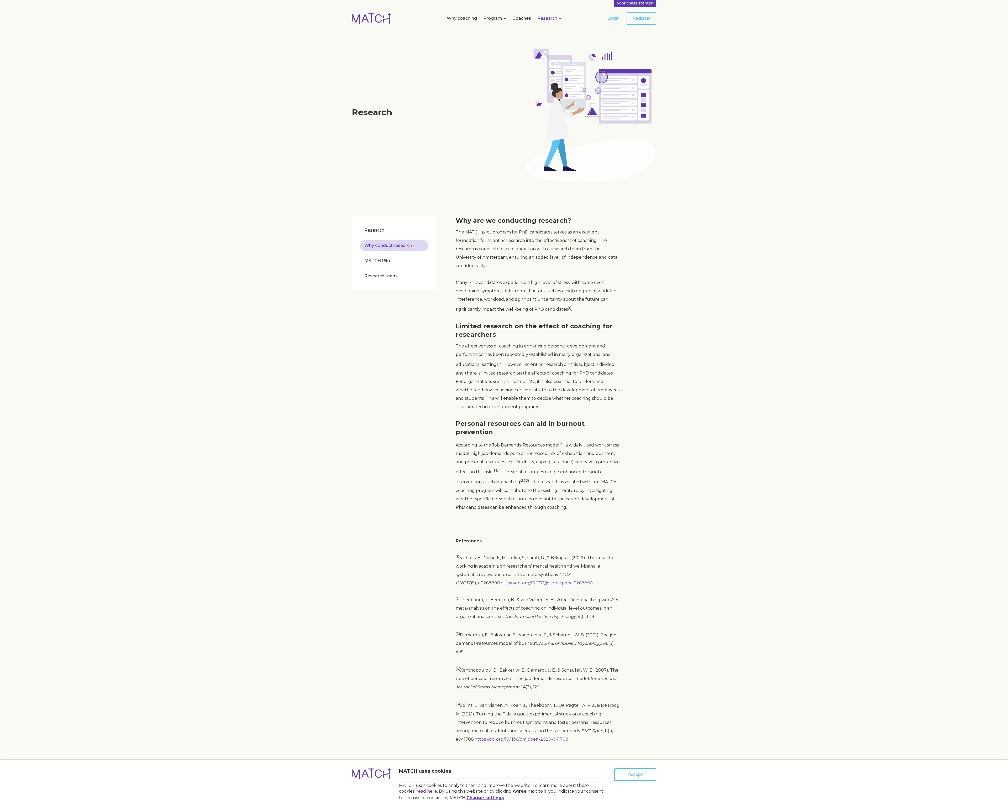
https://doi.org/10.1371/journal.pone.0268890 (547, 582)
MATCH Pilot (378, 260)
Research (547, 18)
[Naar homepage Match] (371, 18)
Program (492, 18)
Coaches (521, 18)
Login (613, 18)
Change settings (485, 797)
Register (641, 18)
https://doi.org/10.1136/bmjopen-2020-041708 (521, 739)
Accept (635, 774)
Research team (380, 275)
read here (426, 791)
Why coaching (462, 18)
